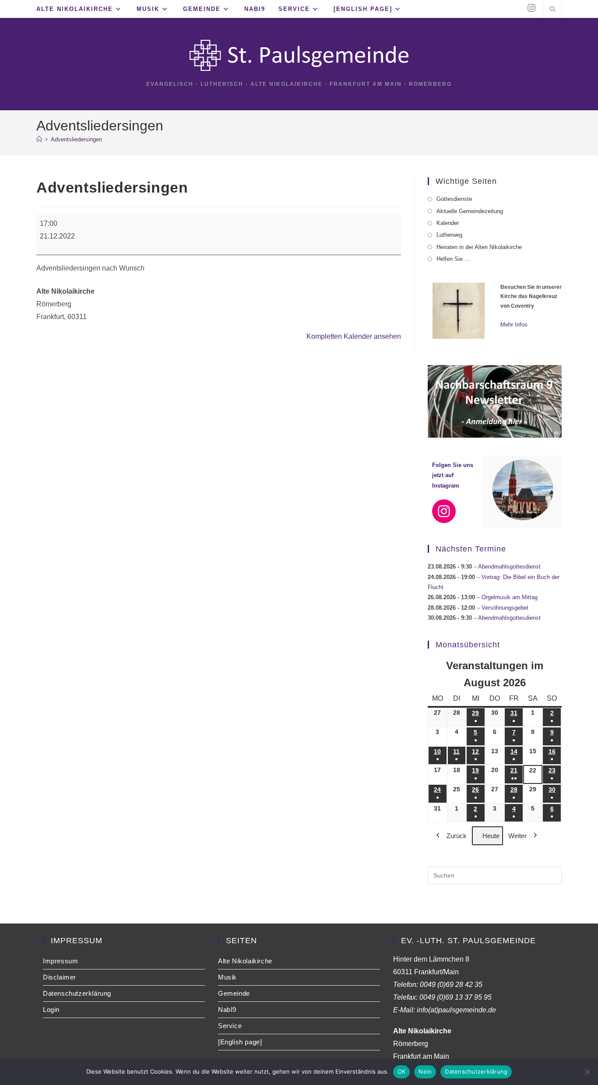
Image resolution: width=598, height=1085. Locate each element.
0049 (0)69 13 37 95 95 (455, 997)
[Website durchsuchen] (552, 10)
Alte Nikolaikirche (245, 961)
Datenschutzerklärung (77, 993)
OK (401, 1071)
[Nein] (587, 1071)
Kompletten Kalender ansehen (353, 336)
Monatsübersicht (468, 644)
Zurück (457, 835)
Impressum (60, 961)
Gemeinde (234, 993)
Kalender (447, 223)
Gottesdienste (454, 199)
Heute (491, 835)
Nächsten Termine (471, 548)
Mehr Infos (514, 324)
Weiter (517, 835)
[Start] (39, 139)
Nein (425, 1071)
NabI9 (227, 1009)
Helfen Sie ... (453, 259)
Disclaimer (59, 977)
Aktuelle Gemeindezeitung (469, 211)
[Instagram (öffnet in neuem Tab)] (531, 8)
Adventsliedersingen (76, 139)
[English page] (240, 1042)
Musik (227, 977)
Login (51, 1009)
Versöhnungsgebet (505, 607)
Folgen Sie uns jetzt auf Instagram (452, 475)
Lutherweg (449, 235)
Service (230, 1025)
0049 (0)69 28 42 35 (451, 984)
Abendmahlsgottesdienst (509, 566)
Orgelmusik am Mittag (510, 597)
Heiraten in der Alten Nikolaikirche (479, 247)
